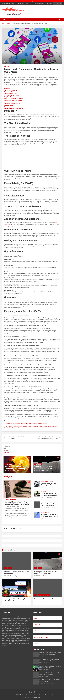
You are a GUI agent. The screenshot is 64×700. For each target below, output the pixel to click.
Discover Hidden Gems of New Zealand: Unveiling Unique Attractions (50, 653)
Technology (13, 499)
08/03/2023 (7, 75)
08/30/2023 (37, 470)
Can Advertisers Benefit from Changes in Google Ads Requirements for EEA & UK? (47, 437)
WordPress (37, 697)
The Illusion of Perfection (10, 92)
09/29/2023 (42, 656)
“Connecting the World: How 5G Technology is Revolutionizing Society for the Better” (26, 423)
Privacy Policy (49, 3)
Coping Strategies (8, 105)
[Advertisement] (32, 158)
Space (10, 464)
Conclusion (7, 107)
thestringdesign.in (24, 695)
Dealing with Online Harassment (12, 103)
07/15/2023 (8, 506)
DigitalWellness (11, 426)
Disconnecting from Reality (11, 102)
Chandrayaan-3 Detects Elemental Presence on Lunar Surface (45, 469)
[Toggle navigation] (4, 19)
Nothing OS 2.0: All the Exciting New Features (49, 484)
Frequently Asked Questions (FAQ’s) (13, 108)
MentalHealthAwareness (21, 426)
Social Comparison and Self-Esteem (13, 98)
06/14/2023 (44, 507)
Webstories (20, 3)
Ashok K (13, 75)
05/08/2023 (44, 518)
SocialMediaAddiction (52, 426)
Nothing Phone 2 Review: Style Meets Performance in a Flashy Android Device (17, 504)
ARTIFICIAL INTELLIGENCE (41, 637)
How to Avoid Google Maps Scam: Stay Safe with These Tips (50, 666)
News (26, 3)
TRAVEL (36, 643)
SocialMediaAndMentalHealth (11, 428)
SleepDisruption (43, 426)
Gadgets (8, 476)
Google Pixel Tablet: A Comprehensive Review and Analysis (49, 495)
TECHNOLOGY (38, 624)
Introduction (7, 88)
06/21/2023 (44, 497)
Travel (31, 3)
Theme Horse (48, 695)
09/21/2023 (42, 669)
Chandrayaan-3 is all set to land (44, 599)
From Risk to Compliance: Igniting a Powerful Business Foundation (49, 660)
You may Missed (9, 550)
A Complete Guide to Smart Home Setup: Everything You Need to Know (50, 673)
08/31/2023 (8, 470)
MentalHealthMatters (33, 426)
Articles (36, 3)
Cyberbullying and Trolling (10, 93)
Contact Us (41, 3)
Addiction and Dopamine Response (13, 100)
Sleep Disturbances (9, 97)
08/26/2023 (6, 603)
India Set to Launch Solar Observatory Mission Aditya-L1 (17, 468)
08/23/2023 (37, 601)
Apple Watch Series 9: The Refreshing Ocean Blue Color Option (17, 437)
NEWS (35, 618)
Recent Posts (39, 649)
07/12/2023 (44, 487)
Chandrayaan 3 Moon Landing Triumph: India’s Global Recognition (17, 600)
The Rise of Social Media (10, 90)
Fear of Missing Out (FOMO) (11, 95)
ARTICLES (36, 631)
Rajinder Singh (15, 470)
